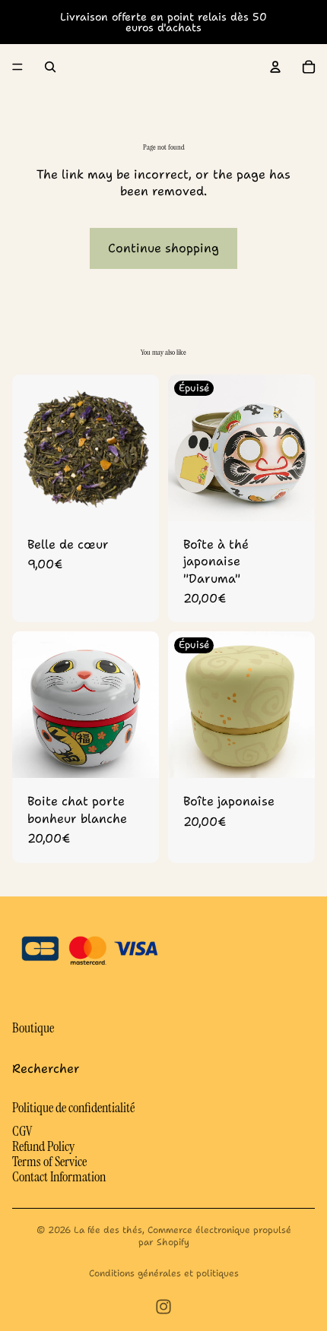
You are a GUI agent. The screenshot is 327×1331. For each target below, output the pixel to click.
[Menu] (17, 66)
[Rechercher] (50, 67)
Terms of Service (49, 1161)
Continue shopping (163, 248)
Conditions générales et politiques (164, 1273)
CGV (22, 1131)
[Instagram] (163, 1307)
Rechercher (46, 1068)
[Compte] (275, 67)
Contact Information (59, 1177)
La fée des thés (108, 1230)
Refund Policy (43, 1146)
